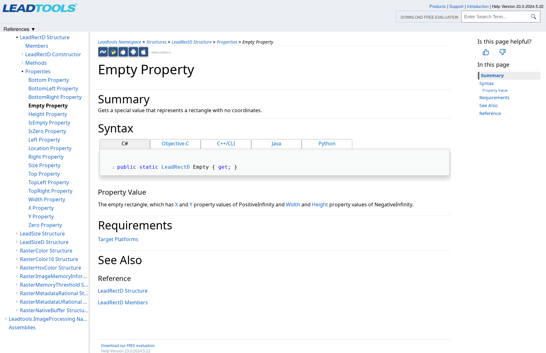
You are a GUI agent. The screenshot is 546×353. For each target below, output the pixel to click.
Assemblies (22, 327)
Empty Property (48, 105)
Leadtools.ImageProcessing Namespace (48, 318)
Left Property (44, 139)
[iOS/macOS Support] (143, 52)
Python (327, 143)
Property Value (494, 90)
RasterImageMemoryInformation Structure (54, 276)
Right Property (46, 156)
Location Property (49, 148)
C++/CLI (226, 143)
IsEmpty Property (49, 122)
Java (276, 143)
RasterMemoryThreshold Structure (54, 284)
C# (125, 143)
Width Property (46, 199)
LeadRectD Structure (192, 42)
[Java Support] (123, 52)
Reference (490, 113)
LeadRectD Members (123, 302)
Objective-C (175, 143)
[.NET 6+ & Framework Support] (103, 52)
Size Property (44, 165)
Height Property (47, 114)
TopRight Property (50, 190)
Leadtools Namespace (119, 42)
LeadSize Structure (42, 233)
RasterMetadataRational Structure (54, 293)
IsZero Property (47, 131)
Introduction (477, 6)
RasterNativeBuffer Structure (54, 310)
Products (437, 6)
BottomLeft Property (53, 88)
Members (36, 45)
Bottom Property (48, 79)
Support (456, 6)
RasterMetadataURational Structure (54, 301)
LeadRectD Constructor (53, 54)
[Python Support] (113, 52)
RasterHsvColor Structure (50, 267)
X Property (41, 207)
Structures (156, 42)
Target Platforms (118, 239)
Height (320, 204)
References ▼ (19, 28)
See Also (488, 105)
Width (293, 204)
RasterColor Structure (46, 250)
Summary (492, 75)
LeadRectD (175, 167)
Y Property (41, 216)
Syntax (486, 83)
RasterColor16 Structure (49, 259)
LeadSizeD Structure (44, 242)
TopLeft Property (48, 182)
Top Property (44, 173)
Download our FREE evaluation (128, 345)
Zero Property (45, 225)
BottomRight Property (55, 97)
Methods (36, 62)
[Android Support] (133, 52)
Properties (227, 42)
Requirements (494, 97)
